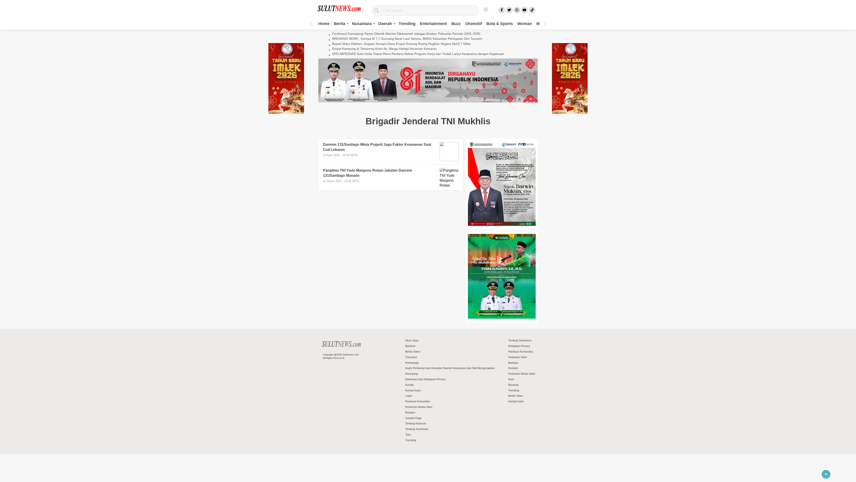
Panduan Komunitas (417, 401)
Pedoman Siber (517, 357)
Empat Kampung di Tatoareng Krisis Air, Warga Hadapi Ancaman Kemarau (384, 48)
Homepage (412, 362)
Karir (511, 379)
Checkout (411, 357)
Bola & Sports (499, 23)
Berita (339, 23)
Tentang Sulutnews (416, 429)
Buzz (456, 23)
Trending (407, 23)
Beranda (513, 384)
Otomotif (473, 23)
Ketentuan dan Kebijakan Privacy (425, 379)
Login (408, 395)
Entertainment (433, 23)
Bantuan (410, 346)
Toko (408, 434)
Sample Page (413, 418)
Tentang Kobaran (415, 423)
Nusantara (362, 23)
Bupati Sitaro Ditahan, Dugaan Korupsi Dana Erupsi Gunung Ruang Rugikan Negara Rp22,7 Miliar (401, 44)
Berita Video (412, 351)
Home (323, 23)
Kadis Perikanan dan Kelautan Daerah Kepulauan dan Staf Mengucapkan (450, 368)
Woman (524, 23)
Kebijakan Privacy (519, 346)
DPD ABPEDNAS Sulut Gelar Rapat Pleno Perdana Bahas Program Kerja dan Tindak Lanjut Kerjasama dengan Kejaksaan (418, 54)
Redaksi (410, 412)
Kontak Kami (413, 390)
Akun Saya (411, 340)
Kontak (409, 384)
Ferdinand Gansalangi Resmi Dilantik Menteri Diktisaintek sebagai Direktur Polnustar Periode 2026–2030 (406, 33)
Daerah (385, 23)
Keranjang (411, 373)
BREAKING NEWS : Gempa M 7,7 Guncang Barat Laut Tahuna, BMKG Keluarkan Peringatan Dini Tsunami (407, 38)
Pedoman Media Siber (418, 407)
